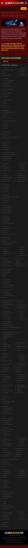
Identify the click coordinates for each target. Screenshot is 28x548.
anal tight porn (6, 367)
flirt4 (4, 359)
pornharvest (6, 200)
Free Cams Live (6, 316)
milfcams (18, 350)
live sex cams (6, 114)
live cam (22, 45)
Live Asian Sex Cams (22, 179)
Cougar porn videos (7, 512)
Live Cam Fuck (19, 450)
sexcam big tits (6, 219)
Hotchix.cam (6, 365)
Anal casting (6, 149)
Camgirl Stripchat (21, 177)
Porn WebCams (23, 75)
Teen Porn (18, 344)
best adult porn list (7, 361)
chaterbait (18, 371)
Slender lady (6, 188)
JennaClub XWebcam (8, 82)
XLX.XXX (5, 438)
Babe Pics (5, 389)
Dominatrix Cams (7, 117)
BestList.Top (5, 221)
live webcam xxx (22, 304)
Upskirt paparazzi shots (21, 448)
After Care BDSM (7, 318)
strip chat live (23, 471)
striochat (22, 469)
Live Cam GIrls (6, 517)
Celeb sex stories (7, 133)
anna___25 (5, 374)
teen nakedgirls (23, 439)
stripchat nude (6, 302)
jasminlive (18, 367)
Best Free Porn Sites (7, 325)
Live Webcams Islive (7, 385)
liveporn (10, 47)
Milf (19, 47)
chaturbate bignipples (8, 89)
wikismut (5, 241)
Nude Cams (22, 445)
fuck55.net (18, 262)
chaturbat (21, 249)
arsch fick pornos (7, 454)
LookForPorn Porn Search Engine (10, 196)
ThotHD (4, 501)
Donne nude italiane (7, 513)
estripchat (22, 357)
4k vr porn (18, 369)
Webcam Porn (6, 519)
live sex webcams (7, 213)
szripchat (5, 353)
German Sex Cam (7, 158)
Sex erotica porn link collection (10, 154)
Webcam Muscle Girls (8, 268)
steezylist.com (6, 509)
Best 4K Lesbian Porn (21, 342)
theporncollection (7, 293)
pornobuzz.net (21, 376)
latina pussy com (7, 311)
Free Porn (21, 247)
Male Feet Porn (6, 84)
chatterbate (22, 69)
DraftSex (5, 143)
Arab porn (5, 350)
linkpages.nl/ (6, 78)
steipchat (19, 389)
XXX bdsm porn (6, 142)
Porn (19, 382)
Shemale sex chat (7, 445)
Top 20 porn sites (7, 265)
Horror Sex (5, 461)
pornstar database (7, 262)
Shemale (21, 313)
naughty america (7, 482)
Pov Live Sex (6, 382)
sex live (22, 48)
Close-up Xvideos (7, 378)
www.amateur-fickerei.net (9, 507)
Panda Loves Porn (7, 92)
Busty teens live (6, 456)
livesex (15, 47)
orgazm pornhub (7, 439)
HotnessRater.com (22, 308)
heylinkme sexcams (7, 313)
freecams (5, 168)
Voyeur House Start (7, 290)
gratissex (5, 342)
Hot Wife (22, 168)
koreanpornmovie (7, 471)
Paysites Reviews (7, 160)
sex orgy (5, 329)
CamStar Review (6, 487)
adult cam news (23, 255)
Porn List (5, 355)
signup (24, 8)
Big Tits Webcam (6, 239)
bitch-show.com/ (7, 186)
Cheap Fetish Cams (7, 244)
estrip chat (22, 361)
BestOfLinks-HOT (7, 270)
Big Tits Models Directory (8, 223)
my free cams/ (6, 247)
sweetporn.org (6, 323)
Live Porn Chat (20, 392)
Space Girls (5, 191)
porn (6, 48)
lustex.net (21, 253)
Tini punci (21, 512)
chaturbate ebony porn (8, 429)
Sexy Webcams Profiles (8, 112)
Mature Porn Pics (21, 385)
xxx (7, 50)
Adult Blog (5, 406)
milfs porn (5, 126)
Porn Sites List (6, 190)
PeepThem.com (23, 519)
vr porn (4, 105)
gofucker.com (6, 258)
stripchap (18, 452)
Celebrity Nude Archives (8, 69)
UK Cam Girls (6, 184)
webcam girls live (7, 131)
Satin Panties (22, 513)
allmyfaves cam (6, 344)
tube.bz (4, 466)
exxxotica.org (6, 226)
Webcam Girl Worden (8, 418)
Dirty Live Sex (6, 397)
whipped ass (23, 475)
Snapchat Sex (6, 283)
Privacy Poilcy (23, 170)
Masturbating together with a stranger (12, 332)
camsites (19, 43)
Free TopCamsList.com (8, 410)
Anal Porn (5, 395)
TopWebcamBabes (7, 86)
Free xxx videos (6, 431)
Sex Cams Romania (7, 364)
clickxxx (17, 260)
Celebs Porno (6, 357)
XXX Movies (5, 392)
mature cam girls (20, 365)
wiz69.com (5, 175)
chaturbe (5, 122)
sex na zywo (6, 498)
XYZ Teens (21, 443)
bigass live (5, 96)
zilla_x (4, 73)
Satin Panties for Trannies (9, 401)
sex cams (10, 48)
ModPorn (5, 371)
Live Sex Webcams (7, 336)
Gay (11, 45)
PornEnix (5, 297)
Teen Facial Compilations (8, 285)
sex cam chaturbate (7, 464)
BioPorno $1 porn (7, 321)
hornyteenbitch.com (7, 408)
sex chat (16, 48)
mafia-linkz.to (6, 260)
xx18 (21, 353)
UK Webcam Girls (7, 75)
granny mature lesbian (21, 346)
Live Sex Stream (6, 279)
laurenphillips (6, 473)
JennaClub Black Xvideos (9, 295)
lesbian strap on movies (21, 264)
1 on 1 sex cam (6, 107)
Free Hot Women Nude (8, 300)
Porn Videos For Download (9, 492)
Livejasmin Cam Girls (7, 287)
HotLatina (21, 441)
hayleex (5, 116)
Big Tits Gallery (23, 163)
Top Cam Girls (23, 68)
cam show (13, 43)
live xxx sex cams (7, 139)
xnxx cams (22, 359)
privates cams (21, 300)
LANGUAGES (6, 522)
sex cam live (22, 515)
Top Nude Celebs (7, 237)
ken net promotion (7, 505)
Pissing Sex (5, 124)
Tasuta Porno (6, 291)
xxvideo (5, 255)
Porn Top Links (6, 179)
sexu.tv (4, 339)
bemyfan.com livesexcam (9, 234)
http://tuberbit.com (22, 306)
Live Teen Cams (6, 205)
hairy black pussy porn (21, 364)
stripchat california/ (7, 420)
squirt (4, 165)
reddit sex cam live (22, 374)
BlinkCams (5, 338)
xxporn (4, 71)
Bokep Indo (5, 232)
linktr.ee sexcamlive (7, 253)
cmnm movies (6, 198)
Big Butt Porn (6, 412)
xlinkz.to (5, 101)
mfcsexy (5, 68)
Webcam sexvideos (7, 496)
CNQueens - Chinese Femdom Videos (12, 327)
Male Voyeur (22, 73)
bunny (4, 450)
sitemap (5, 173)
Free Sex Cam (6, 387)
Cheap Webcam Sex (7, 390)
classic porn (5, 45)
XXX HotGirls (6, 94)
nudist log (22, 165)
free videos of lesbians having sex (11, 459)
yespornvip (22, 167)
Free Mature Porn (7, 170)
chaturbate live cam (7, 177)
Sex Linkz (5, 490)
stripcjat (5, 477)
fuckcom (5, 475)
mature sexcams (7, 110)
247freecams (6, 194)
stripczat (21, 316)
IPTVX (4, 399)
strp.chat (21, 315)
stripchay (5, 249)
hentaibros (5, 369)
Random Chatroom (7, 207)
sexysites (5, 264)
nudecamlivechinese (22, 387)
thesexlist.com (6, 251)
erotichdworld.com (21, 175)
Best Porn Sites (6, 181)
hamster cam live (7, 494)
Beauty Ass (22, 311)
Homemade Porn (7, 167)
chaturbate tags (23, 318)
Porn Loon (22, 71)
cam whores (6, 308)
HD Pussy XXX (23, 355)
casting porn (6, 202)
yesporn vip (5, 230)
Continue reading (6, 40)
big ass (4, 274)
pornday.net (5, 163)
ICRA (17, 535)
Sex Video (5, 128)
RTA (10, 535)
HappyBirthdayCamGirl (8, 304)
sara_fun (5, 91)
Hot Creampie (22, 438)
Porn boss (20, 302)
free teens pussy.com (8, 211)
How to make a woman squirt (9, 242)
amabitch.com (6, 145)
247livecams (6, 526)
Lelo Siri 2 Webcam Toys (8, 80)
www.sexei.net (6, 469)
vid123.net (5, 306)
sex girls (21, 517)
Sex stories (5, 135)
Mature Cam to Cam (7, 228)
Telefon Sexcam (21, 181)
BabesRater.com (6, 147)
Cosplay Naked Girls (7, 424)
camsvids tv (5, 448)
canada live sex (23, 477)
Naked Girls (20, 380)
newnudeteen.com (7, 156)
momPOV (5, 433)
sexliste (5, 503)
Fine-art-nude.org (7, 272)
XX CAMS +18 (6, 422)
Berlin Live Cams (19, 258)
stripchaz (5, 380)
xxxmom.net (6, 216)
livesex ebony (6, 217)
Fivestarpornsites (7, 435)
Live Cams (4, 47)
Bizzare (7, 43)
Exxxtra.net (19, 173)
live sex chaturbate (7, 413)
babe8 (4, 524)
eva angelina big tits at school (10, 334)
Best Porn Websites (7, 443)
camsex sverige (19, 265)
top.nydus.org (6, 403)
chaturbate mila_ (7, 281)
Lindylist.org (6, 427)
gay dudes (5, 486)
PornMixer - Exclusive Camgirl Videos (11, 137)
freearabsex (6, 515)
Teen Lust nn (19, 456)
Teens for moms (6, 463)
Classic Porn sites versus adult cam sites (13, 14)
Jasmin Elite (16, 45)
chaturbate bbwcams (8, 99)
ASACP (14, 535)
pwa (4, 416)
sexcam (3, 50)
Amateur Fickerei (7, 209)
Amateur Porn (21, 378)
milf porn (5, 441)
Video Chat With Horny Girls (9, 120)
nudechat (5, 103)
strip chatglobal (6, 376)
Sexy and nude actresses (9, 152)
